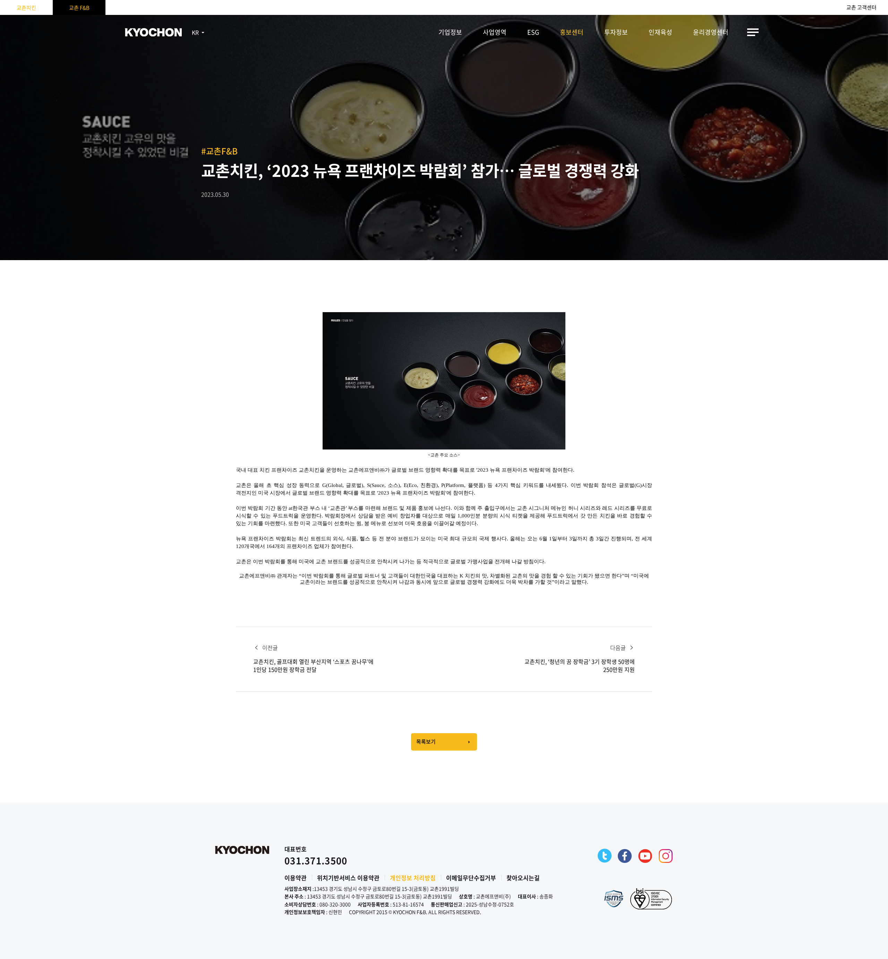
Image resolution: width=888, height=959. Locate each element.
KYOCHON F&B (153, 32)
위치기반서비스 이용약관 (348, 877)
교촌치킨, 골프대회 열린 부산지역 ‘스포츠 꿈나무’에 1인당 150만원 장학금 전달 (313, 666)
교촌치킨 (26, 7)
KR (195, 32)
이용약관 (295, 877)
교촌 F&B (79, 7)
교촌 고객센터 (861, 7)
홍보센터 (571, 32)
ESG (533, 32)
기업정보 (450, 32)
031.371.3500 (316, 860)
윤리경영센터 (710, 32)
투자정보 (616, 32)
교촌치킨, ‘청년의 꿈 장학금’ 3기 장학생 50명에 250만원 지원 (579, 666)
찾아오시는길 (523, 877)
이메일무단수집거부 (471, 877)
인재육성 (660, 32)
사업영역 (494, 32)
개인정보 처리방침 (413, 877)
